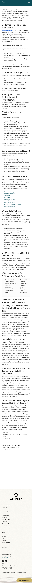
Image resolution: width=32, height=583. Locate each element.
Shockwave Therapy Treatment (12, 204)
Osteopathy (4, 527)
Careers (3, 538)
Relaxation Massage (6, 525)
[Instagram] (6, 560)
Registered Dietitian (9, 199)
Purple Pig (24, 572)
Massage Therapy (9, 192)
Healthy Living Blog (6, 542)
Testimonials (4, 540)
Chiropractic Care (8, 195)
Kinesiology (7, 197)
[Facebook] (3, 560)
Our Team (4, 536)
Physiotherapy (5, 511)
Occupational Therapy (10, 202)
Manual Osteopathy (9, 206)
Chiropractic (4, 513)
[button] (29, 3)
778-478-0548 (5, 557)
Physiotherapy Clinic (9, 193)
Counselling (7, 201)
